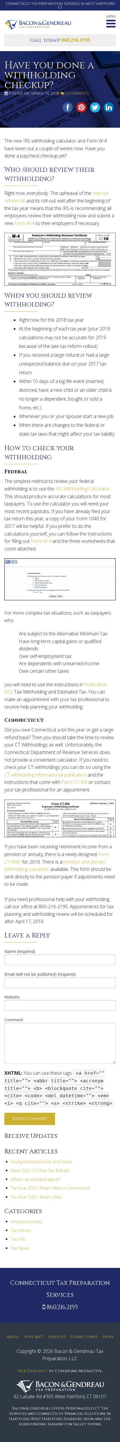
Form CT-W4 (74, 782)
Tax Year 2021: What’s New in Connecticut (50, 1188)
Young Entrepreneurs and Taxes (41, 1161)
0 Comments (76, 93)
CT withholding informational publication (45, 775)
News (108, 1336)
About (12, 1336)
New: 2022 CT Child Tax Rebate (40, 1170)
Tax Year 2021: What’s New (36, 1197)
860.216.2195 (75, 40)
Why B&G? (33, 1336)
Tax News (20, 1248)
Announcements (27, 1221)
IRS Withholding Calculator (82, 489)
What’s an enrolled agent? (35, 1179)
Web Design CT (33, 1371)
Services (57, 1336)
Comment (13, 1019)
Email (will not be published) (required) (40, 974)
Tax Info (18, 1239)
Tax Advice (21, 1230)
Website (12, 997)
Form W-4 (24, 223)
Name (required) (19, 951)
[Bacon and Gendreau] (37, 24)
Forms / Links (83, 1336)
